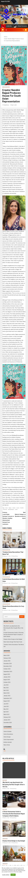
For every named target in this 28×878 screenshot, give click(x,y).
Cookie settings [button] (5, 874)
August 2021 (7, 701)
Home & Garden (7, 731)
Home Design (7, 737)
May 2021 (6, 709)
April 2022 (6, 690)
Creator (13, 507)
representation (11, 509)
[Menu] (6, 30)
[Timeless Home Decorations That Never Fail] (14, 540)
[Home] (3, 30)
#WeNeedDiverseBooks (17, 435)
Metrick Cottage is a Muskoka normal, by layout (20, 515)
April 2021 (6, 711)
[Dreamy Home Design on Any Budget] (14, 829)
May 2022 (6, 687)
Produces (5, 509)
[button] (6, 30)
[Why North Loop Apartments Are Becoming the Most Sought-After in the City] (14, 770)
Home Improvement (9, 739)
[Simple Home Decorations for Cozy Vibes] (14, 594)
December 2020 (8, 722)
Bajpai (10, 507)
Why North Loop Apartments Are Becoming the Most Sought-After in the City (13, 628)
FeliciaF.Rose (6, 105)
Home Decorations (6, 549)
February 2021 (7, 717)
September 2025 (8, 671)
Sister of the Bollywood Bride (10, 146)
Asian (6, 507)
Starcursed (5, 453)
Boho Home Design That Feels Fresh (13, 642)
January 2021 (7, 720)
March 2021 (7, 714)
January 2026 (7, 661)
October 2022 (7, 682)
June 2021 (6, 706)
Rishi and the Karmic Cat (12, 457)
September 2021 (8, 698)
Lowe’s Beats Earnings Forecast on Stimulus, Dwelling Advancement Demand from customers (8, 518)
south (16, 509)
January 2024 (7, 677)
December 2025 (8, 663)
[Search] (23, 29)
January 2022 (7, 695)
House (18, 507)
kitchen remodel (8, 742)
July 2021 (6, 703)
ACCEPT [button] (13, 874)
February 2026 (7, 658)
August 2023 (7, 679)
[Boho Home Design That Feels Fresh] (14, 853)
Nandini (21, 507)
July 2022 (6, 685)
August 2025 (7, 674)
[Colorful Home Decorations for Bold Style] (14, 567)
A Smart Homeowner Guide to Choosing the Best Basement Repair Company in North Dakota (13, 634)
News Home (7, 745)
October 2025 (7, 669)
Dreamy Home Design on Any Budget (13, 639)
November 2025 (8, 666)
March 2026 (7, 655)
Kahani (20, 414)
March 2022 (7, 693)
